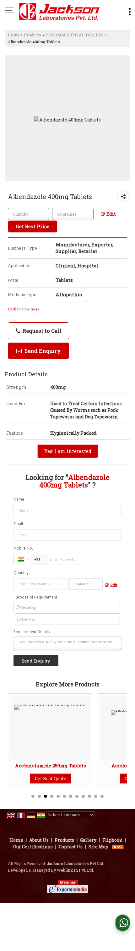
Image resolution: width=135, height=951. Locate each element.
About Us (39, 840)
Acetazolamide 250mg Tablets (50, 765)
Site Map (98, 847)
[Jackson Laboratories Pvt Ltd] (59, 11)
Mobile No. (23, 548)
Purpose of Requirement (35, 597)
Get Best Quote (50, 779)
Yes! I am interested (67, 451)
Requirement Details (32, 632)
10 (89, 796)
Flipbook (112, 840)
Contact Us (71, 847)
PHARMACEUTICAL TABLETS (75, 34)
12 (102, 796)
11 (95, 796)
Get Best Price (32, 226)
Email (18, 523)
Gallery (88, 840)
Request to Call (41, 330)
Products (32, 34)
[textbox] (73, 214)
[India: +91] (22, 559)
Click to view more (23, 309)
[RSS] (118, 847)
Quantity (21, 572)
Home (13, 34)
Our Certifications (33, 847)
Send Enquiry (42, 350)
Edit (110, 214)
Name (19, 499)
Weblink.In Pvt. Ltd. (75, 870)
